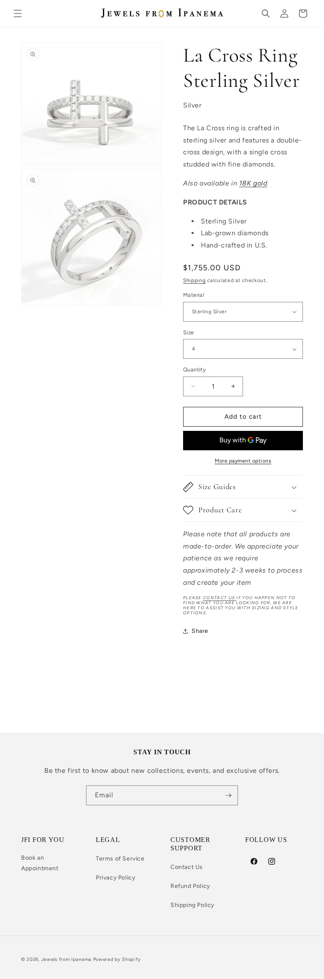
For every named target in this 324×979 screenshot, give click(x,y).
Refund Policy (190, 886)
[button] (17, 13)
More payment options (243, 461)
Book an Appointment (40, 863)
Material (193, 295)
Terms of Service (120, 858)
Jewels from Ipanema (66, 959)
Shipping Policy (192, 905)
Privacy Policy (115, 877)
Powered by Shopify (117, 959)
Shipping (194, 280)
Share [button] (200, 631)
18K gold (253, 183)
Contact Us (186, 867)
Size (188, 332)
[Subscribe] (228, 795)
